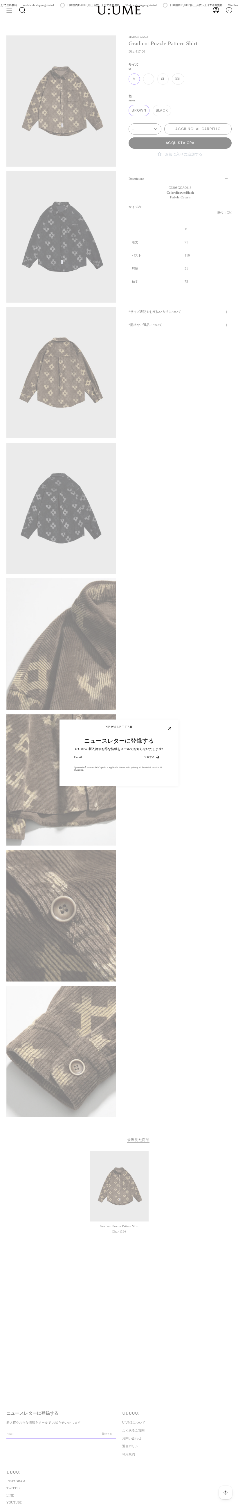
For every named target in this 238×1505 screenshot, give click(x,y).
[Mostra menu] (9, 10)
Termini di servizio (150, 767)
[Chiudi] (170, 728)
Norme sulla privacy (128, 767)
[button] (22, 10)
